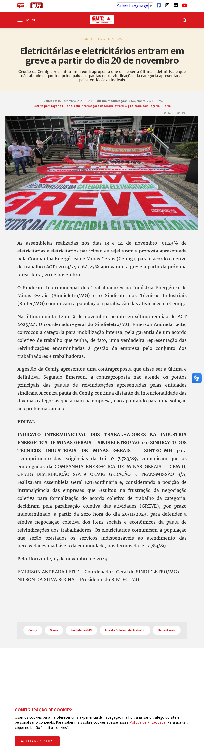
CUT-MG (99, 39)
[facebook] (158, 5)
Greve (54, 630)
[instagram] (167, 5)
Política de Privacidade (148, 722)
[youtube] (184, 5)
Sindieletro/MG (81, 630)
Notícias (115, 39)
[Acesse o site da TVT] (20, 7)
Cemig (32, 630)
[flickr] (175, 5)
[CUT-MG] (102, 19)
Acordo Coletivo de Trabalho (124, 630)
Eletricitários (167, 630)
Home (85, 39)
